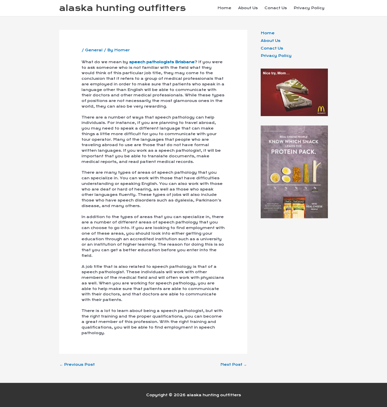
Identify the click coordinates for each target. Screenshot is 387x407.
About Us (248, 8)
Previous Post (77, 364)
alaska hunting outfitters (122, 8)
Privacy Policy (309, 8)
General (94, 50)
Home (224, 8)
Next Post (233, 364)
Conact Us (275, 8)
